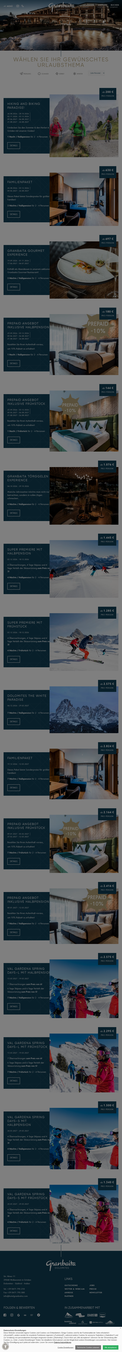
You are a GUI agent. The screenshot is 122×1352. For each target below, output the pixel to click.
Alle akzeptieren (111, 1347)
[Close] (8, 1344)
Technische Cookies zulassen (88, 1347)
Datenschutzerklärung (62, 1342)
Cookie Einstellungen (66, 1347)
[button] (5, 1346)
